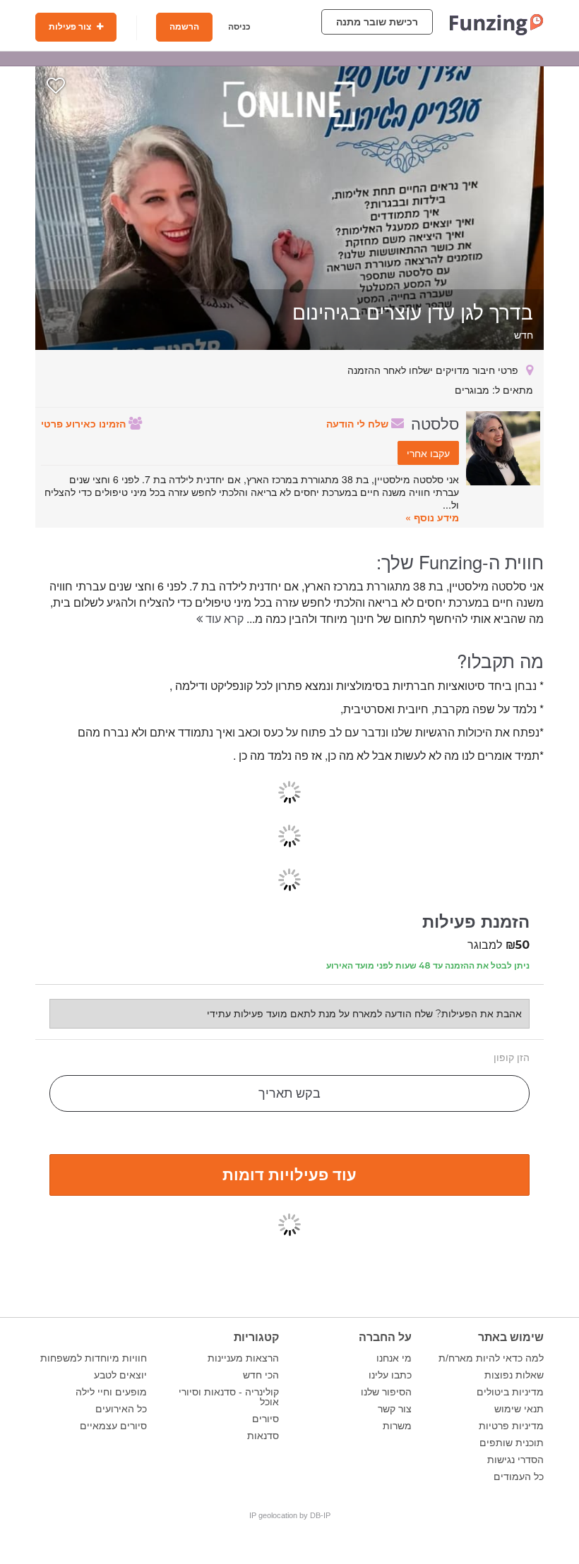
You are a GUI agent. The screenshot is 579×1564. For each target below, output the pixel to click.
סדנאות (263, 1435)
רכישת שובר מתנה (377, 22)
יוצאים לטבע (120, 1375)
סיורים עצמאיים (113, 1425)
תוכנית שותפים (511, 1442)
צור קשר (395, 1408)
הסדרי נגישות (515, 1459)
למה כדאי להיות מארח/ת (491, 1358)
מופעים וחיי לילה (111, 1392)
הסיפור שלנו (386, 1392)
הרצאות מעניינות (243, 1358)
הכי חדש (261, 1375)
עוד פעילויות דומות (289, 1174)
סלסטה (435, 422)
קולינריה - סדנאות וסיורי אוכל (229, 1396)
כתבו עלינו (390, 1375)
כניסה (239, 27)
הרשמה (184, 27)
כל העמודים (519, 1476)
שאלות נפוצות (514, 1375)
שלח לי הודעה (358, 423)
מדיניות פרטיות (511, 1425)
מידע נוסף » (432, 517)
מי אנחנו (394, 1358)
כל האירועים (121, 1408)
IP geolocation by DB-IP (289, 1515)
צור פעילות (71, 27)
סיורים (265, 1418)
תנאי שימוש (519, 1408)
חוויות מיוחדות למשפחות (93, 1358)
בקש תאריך (289, 1093)
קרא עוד (223, 618)
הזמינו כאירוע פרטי (85, 423)
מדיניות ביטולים (510, 1392)
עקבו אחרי (428, 453)
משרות (397, 1425)
